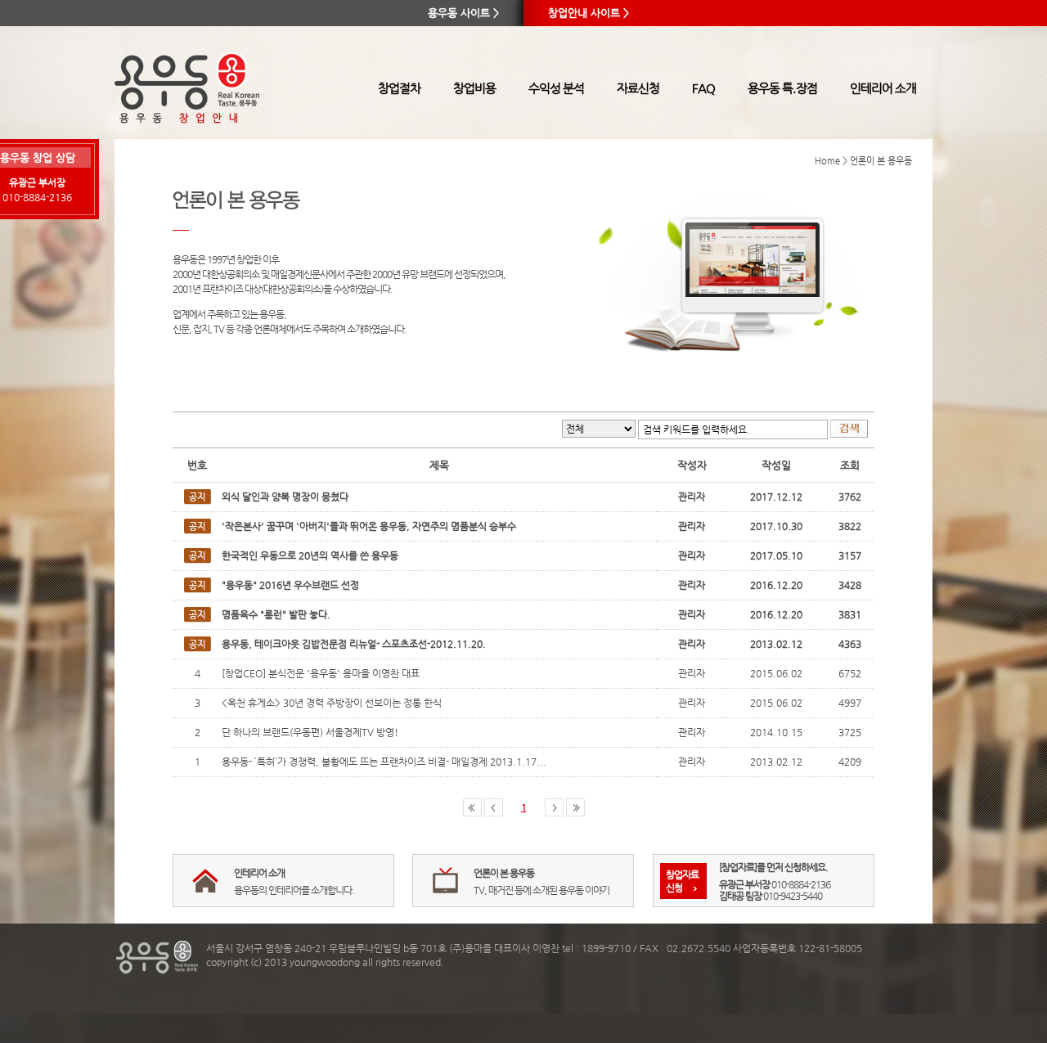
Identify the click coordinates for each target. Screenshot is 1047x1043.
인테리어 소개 (883, 88)
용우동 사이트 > (463, 13)
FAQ (703, 88)
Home (827, 160)
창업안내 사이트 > (588, 13)
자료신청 (638, 88)
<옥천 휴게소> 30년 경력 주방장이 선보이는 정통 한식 (332, 702)
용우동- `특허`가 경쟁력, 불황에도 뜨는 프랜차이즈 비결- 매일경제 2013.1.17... (384, 761)
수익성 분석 (556, 88)
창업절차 (399, 88)
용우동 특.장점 (782, 88)
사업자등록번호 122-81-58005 (797, 948)
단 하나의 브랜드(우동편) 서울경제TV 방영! (310, 732)
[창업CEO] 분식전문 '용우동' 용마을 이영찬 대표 (321, 673)
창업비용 (474, 88)
